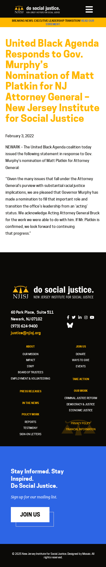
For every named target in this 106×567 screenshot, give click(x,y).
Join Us (81, 346)
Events (81, 366)
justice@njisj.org (26, 332)
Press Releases (30, 391)
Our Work (81, 390)
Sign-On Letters (30, 434)
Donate (81, 354)
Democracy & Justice (81, 404)
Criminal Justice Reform (80, 398)
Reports (30, 421)
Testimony (30, 427)
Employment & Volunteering (30, 378)
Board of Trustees (30, 372)
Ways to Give (80, 360)
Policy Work (30, 414)
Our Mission (31, 354)
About (30, 346)
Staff (30, 366)
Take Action (81, 379)
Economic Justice (81, 410)
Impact (30, 360)
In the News (30, 402)
